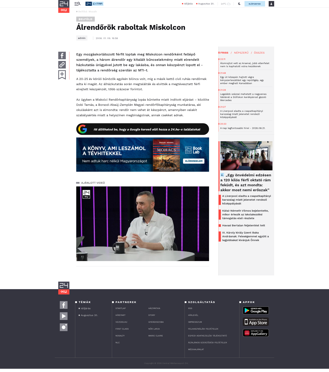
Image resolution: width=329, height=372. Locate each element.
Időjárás (188, 3)
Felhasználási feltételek (203, 329)
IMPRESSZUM (195, 322)
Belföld (85, 19)
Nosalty (120, 336)
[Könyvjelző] (62, 75)
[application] (142, 223)
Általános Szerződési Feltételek (207, 342)
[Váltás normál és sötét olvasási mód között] (239, 4)
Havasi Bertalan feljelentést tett (243, 225)
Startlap (120, 308)
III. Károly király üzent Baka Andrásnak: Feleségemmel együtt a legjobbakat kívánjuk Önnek (245, 236)
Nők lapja (154, 329)
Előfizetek (255, 4)
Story (151, 315)
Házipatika (154, 308)
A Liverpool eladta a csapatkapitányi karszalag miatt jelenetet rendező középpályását (246, 199)
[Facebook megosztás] (62, 55)
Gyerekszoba (156, 322)
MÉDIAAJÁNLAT (196, 349)
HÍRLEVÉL (193, 315)
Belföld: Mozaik (87, 11)
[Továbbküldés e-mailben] (62, 64)
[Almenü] (77, 4)
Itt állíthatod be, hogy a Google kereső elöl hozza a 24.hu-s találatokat (147, 129)
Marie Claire (155, 336)
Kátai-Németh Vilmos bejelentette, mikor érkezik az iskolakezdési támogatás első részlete (245, 214)
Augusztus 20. (206, 3)
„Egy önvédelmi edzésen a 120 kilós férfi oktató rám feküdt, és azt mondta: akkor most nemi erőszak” (245, 182)
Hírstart (120, 315)
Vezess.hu (121, 322)
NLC (117, 342)
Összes (259, 52)
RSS (190, 308)
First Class (122, 329)
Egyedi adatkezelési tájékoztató (207, 336)
